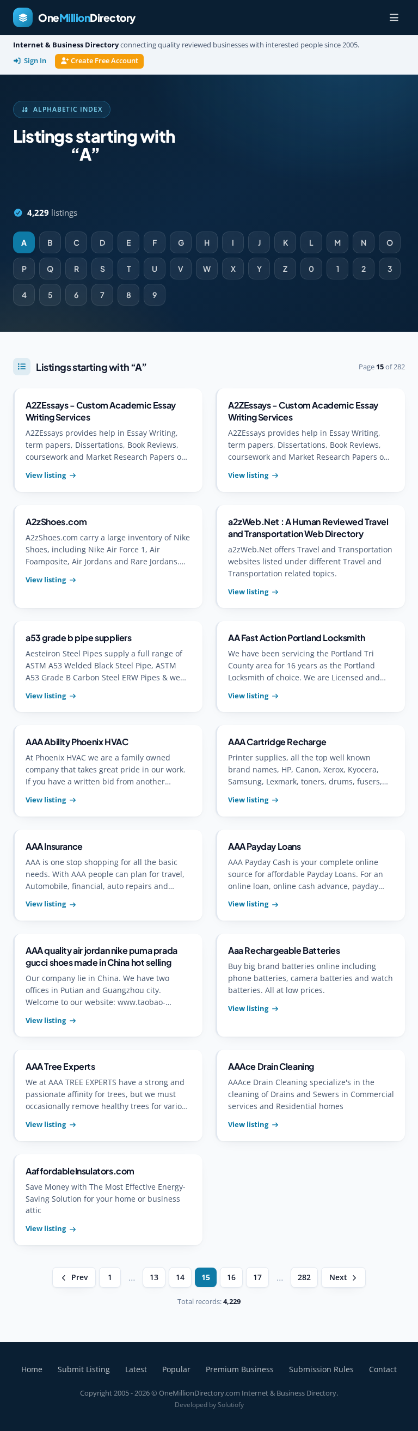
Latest (136, 1369)
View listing (46, 475)
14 (180, 1277)
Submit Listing (84, 1369)
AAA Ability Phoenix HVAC (77, 741)
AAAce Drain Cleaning (271, 1066)
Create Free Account (104, 60)
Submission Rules (321, 1369)
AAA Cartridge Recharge (277, 741)
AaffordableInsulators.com (80, 1171)
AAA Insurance (54, 846)
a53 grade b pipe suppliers (79, 637)
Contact (383, 1369)
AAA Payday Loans (264, 846)
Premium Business (240, 1369)
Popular (176, 1369)
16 (231, 1277)
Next (338, 1277)
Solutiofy (231, 1404)
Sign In (35, 60)
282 (304, 1277)
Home (31, 1369)
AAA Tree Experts (60, 1066)
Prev (79, 1277)
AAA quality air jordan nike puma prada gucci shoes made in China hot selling (101, 956)
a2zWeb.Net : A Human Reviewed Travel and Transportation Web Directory (308, 527)
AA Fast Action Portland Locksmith (296, 637)
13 (154, 1277)
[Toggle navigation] (394, 17)
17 (257, 1277)
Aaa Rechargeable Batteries (284, 950)
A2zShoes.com (56, 521)
